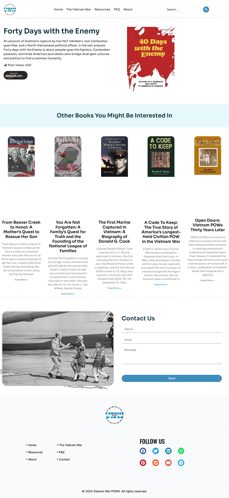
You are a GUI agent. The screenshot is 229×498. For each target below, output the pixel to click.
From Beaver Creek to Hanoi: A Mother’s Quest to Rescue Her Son (21, 229)
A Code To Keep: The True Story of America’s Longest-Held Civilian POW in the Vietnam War (161, 232)
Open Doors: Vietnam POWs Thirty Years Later (208, 225)
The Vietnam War (78, 9)
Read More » (21, 279)
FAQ (117, 9)
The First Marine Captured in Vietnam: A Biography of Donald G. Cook (114, 232)
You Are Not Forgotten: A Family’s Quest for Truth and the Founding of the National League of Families (68, 236)
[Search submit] (206, 9)
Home (58, 9)
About (128, 9)
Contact (64, 459)
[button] (143, 451)
